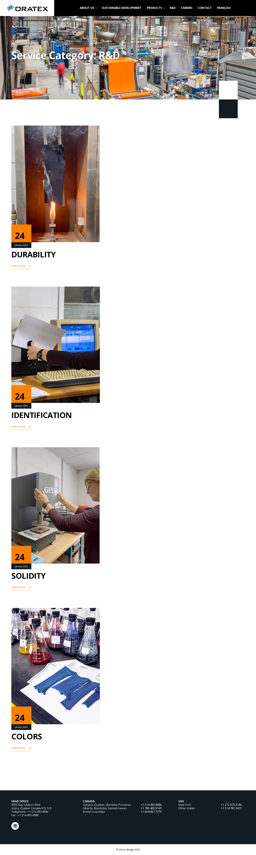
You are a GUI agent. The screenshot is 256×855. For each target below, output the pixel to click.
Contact (205, 8)
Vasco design (126, 849)
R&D (173, 8)
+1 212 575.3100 (231, 805)
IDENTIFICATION (41, 415)
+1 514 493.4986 (151, 805)
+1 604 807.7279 (151, 812)
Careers (186, 8)
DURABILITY (33, 254)
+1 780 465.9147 (151, 808)
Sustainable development (122, 8)
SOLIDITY (28, 575)
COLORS (26, 736)
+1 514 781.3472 (231, 808)
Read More (18, 266)
